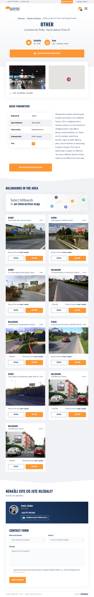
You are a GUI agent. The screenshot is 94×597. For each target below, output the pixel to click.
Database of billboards (34, 18)
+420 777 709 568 (28, 513)
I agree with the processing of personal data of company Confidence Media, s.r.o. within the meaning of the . (46, 571)
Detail (16, 258)
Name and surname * (16, 535)
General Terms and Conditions (33, 594)
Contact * (51, 535)
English (85, 1)
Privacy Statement (19, 572)
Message (12, 547)
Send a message (18, 580)
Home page (21, 18)
